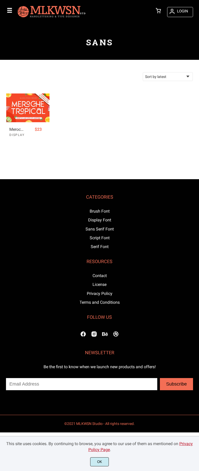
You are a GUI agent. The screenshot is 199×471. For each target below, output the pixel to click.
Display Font (99, 220)
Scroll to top (194, 209)
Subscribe (176, 384)
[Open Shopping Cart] (158, 11)
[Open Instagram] (94, 335)
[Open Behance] (105, 335)
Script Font (100, 237)
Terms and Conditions (100, 302)
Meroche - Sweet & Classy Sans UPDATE (17, 129)
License (99, 284)
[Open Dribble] (116, 335)
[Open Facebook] (83, 335)
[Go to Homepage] (52, 18)
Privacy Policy (99, 293)
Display (17, 135)
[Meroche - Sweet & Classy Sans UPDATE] (27, 107)
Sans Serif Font (100, 229)
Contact (100, 275)
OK (99, 462)
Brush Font (100, 211)
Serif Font (100, 246)
